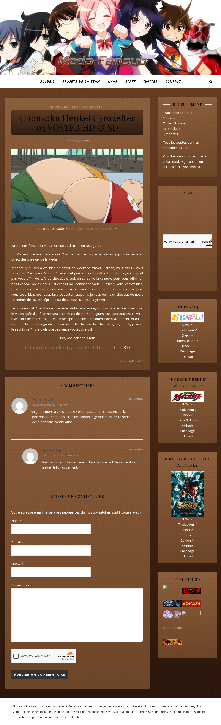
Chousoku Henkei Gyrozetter (77, 107)
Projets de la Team (81, 81)
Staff (130, 81)
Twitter (150, 81)
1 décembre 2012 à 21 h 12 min (49, 404)
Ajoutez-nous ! (173, 627)
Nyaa (112, 81)
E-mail (17, 542)
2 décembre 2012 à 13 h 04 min (60, 455)
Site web (17, 563)
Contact (173, 81)
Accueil (47, 81)
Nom (16, 521)
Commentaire (21, 585)
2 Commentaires (131, 360)
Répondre (135, 399)
